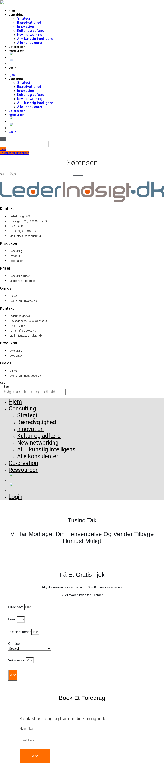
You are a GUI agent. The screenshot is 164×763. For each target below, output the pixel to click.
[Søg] (78, 175)
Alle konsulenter (29, 43)
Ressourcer (16, 50)
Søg (2, 174)
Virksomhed (17, 660)
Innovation (25, 27)
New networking (29, 35)
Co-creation (17, 46)
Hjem (12, 10)
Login (12, 67)
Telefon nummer (19, 632)
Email (12, 619)
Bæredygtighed (29, 22)
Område (14, 643)
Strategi (23, 18)
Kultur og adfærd (30, 31)
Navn (23, 728)
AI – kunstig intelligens (35, 39)
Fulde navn (16, 607)
